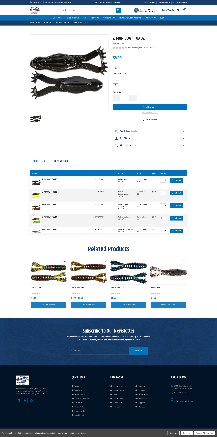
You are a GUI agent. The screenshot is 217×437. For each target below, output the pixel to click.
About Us (95, 18)
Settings (173, 433)
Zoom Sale (118, 403)
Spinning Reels (119, 386)
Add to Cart (178, 180)
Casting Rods (119, 390)
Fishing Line (118, 407)
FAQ (85, 18)
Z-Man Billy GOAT (78, 288)
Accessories (143, 386)
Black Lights (143, 394)
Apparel (142, 403)
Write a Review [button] (150, 47)
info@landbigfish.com (183, 401)
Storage (142, 390)
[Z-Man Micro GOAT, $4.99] (168, 272)
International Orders (180, 3)
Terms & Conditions (82, 399)
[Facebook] (18, 400)
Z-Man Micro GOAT (158, 288)
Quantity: (117, 92)
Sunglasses (143, 407)
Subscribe (138, 350)
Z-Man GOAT (36, 288)
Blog (162, 18)
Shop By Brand (73, 18)
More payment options (150, 113)
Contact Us (151, 18)
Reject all (187, 433)
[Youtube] (25, 400)
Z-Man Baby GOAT (118, 288)
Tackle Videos (109, 18)
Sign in (164, 10)
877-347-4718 (37, 2)
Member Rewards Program (130, 18)
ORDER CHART (40, 161)
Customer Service (164, 3)
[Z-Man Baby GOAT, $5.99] (128, 272)
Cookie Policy (80, 415)
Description (61, 161)
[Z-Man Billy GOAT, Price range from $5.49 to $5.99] (88, 272)
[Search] (118, 10)
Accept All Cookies (204, 433)
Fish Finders (143, 399)
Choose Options (49, 305)
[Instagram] (31, 400)
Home (77, 386)
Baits (116, 394)
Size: (116, 81)
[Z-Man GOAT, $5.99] (48, 272)
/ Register (170, 10)
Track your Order (149, 3)
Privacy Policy (80, 394)
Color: (116, 68)
